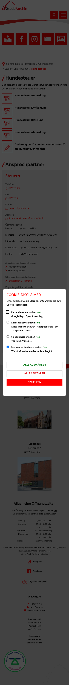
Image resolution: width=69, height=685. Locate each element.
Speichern (34, 382)
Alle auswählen (34, 365)
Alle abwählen (34, 373)
